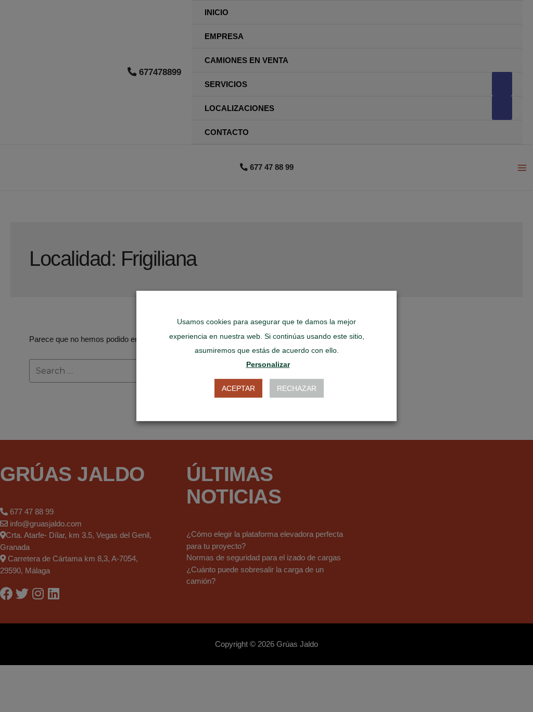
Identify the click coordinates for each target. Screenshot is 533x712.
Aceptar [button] (238, 388)
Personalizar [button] (268, 364)
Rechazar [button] (296, 388)
